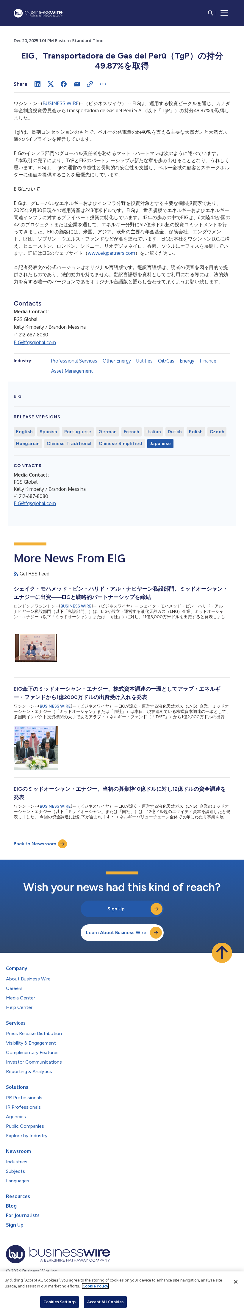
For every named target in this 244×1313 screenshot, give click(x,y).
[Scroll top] (222, 953)
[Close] (235, 1281)
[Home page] (38, 13)
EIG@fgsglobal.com (35, 342)
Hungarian (28, 443)
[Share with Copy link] (90, 84)
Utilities (144, 361)
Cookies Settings (59, 1301)
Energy (187, 361)
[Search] (210, 13)
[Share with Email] (77, 84)
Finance (208, 361)
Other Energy (117, 361)
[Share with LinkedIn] (37, 84)
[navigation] (224, 13)
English (24, 431)
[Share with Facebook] (63, 84)
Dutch (175, 431)
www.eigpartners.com (111, 253)
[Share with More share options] (103, 84)
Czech (217, 431)
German (107, 431)
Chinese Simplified (121, 443)
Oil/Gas (166, 361)
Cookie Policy (95, 1286)
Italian (153, 431)
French (132, 431)
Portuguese (78, 431)
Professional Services (74, 361)
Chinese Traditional (69, 443)
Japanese (160, 443)
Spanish (48, 431)
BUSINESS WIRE (61, 103)
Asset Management (72, 371)
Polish (196, 431)
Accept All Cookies (105, 1301)
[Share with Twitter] (50, 84)
